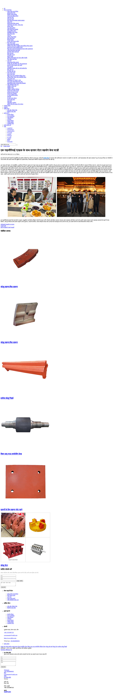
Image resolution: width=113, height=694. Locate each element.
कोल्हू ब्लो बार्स (10, 19)
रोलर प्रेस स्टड (11, 78)
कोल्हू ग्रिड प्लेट (11, 34)
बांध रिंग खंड (10, 56)
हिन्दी (8, 140)
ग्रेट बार (9, 35)
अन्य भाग (9, 60)
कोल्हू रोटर (9, 22)
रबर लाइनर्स (10, 66)
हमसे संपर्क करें (7, 125)
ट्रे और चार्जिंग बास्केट (12, 95)
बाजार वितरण (10, 120)
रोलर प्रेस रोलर (11, 74)
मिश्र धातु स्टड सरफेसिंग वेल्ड (11, 454)
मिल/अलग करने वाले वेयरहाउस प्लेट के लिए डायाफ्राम (20, 49)
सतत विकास (10, 117)
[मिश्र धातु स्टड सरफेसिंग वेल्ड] (25, 450)
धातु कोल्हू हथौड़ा (11, 28)
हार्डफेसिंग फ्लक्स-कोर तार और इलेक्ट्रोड (17, 68)
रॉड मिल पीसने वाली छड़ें (13, 52)
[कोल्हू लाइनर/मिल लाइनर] (25, 283)
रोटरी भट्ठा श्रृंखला (12, 93)
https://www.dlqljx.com (10, 638)
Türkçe (9, 138)
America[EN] (10, 131)
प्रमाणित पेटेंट (10, 123)
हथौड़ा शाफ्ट (10, 26)
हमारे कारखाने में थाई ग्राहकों (7, 227)
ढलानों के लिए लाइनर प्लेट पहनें (14, 65)
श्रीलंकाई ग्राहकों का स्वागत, (7, 224)
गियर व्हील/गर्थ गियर (12, 59)
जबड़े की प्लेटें (10, 17)
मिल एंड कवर (10, 53)
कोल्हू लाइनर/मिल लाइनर (13, 23)
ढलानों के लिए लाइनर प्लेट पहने (11, 509)
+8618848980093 (15, 641)
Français (9, 135)
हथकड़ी (9, 96)
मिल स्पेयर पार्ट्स (11, 43)
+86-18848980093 (9, 671)
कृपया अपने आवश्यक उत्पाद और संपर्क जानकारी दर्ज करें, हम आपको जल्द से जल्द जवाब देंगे (25, 653)
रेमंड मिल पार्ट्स (11, 54)
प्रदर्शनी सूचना (7, 692)
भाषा (5, 126)
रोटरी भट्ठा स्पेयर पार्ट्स (13, 90)
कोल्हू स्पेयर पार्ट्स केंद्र (12, 11)
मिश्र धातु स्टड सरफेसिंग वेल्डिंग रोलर (16, 75)
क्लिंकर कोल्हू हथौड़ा (12, 14)
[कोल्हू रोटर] (25, 561)
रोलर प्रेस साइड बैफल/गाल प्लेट (15, 81)
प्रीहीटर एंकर (10, 87)
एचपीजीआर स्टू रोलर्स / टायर (14, 80)
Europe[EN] (10, 129)
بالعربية (9, 137)
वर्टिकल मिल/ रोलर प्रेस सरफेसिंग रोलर (16, 77)
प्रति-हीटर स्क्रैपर (11, 102)
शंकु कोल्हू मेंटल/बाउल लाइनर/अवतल (15, 20)
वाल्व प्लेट (9, 101)
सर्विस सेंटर (6, 108)
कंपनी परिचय (10, 114)
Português (9, 141)
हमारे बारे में (6, 113)
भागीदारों (9, 119)
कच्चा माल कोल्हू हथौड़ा (12, 16)
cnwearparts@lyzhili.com (10, 635)
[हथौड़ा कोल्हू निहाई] (25, 394)
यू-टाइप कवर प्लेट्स (12, 98)
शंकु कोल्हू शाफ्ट (11, 38)
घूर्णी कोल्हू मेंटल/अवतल (12, 29)
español (9, 134)
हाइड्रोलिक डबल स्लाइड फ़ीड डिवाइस (16, 83)
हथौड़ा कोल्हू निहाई (11, 37)
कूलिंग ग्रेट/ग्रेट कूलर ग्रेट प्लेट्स (15, 104)
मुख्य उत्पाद (6, 643)
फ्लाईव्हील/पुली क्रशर (12, 32)
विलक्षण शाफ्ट (10, 40)
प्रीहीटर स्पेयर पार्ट (11, 86)
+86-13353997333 (9, 632)
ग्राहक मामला (7, 105)
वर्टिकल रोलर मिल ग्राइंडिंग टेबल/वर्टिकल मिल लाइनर (20, 46)
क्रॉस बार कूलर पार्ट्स (12, 92)
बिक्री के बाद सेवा (11, 111)
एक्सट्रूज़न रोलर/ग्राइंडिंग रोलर (15, 47)
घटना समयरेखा (10, 116)
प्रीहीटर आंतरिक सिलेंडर (13, 89)
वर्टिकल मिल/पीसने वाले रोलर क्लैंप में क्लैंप (17, 57)
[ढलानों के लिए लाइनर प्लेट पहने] (25, 506)
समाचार (6, 107)
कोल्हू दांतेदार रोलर (11, 31)
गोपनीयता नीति (4, 650)
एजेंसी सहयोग (10, 122)
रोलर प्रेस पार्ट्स (11, 72)
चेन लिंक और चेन (11, 71)
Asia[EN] (9, 128)
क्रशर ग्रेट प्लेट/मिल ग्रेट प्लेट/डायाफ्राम (17, 63)
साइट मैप (10, 650)
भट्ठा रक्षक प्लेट (11, 99)
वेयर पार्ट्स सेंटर (7, 10)
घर (4, 8)
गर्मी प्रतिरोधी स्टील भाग (13, 84)
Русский (9, 132)
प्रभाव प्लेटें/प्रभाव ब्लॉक (13, 41)
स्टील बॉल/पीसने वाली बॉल (13, 50)
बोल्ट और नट (10, 69)
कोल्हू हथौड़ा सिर (11, 13)
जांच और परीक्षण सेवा (12, 110)
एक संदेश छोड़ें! (7, 677)
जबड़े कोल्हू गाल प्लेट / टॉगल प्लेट (15, 25)
